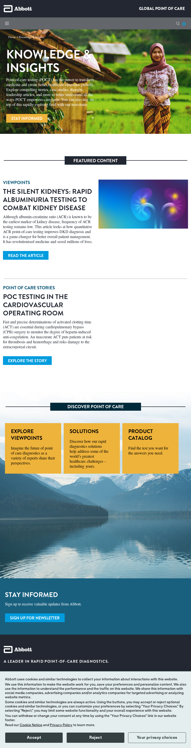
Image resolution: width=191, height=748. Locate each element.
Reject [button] (95, 738)
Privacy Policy (61, 725)
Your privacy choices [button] (157, 738)
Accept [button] (34, 738)
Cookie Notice (31, 725)
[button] (178, 23)
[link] (12, 37)
